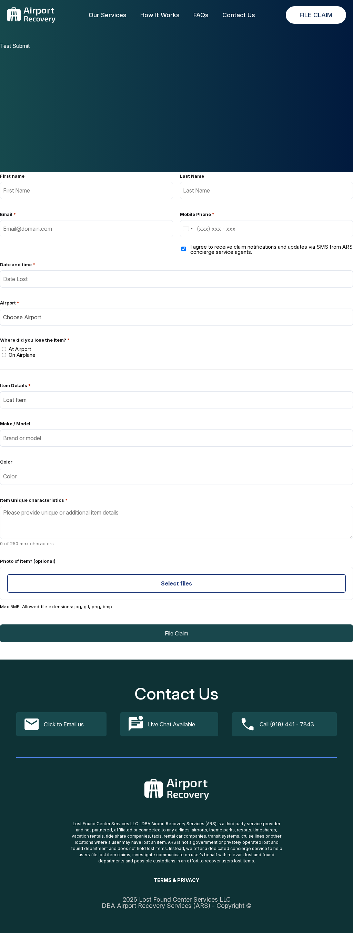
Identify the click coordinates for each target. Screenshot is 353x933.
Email (8, 214)
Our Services (108, 15)
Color (6, 462)
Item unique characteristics (34, 500)
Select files (176, 583)
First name (12, 175)
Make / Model (15, 424)
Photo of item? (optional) (28, 561)
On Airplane (22, 354)
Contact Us (238, 15)
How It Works (160, 15)
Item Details (15, 385)
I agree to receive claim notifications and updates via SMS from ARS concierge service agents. (271, 249)
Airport (9, 303)
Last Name (192, 175)
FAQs (201, 15)
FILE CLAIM (316, 15)
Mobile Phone (197, 214)
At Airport (20, 349)
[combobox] (187, 228)
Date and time (17, 264)
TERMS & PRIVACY (176, 880)
